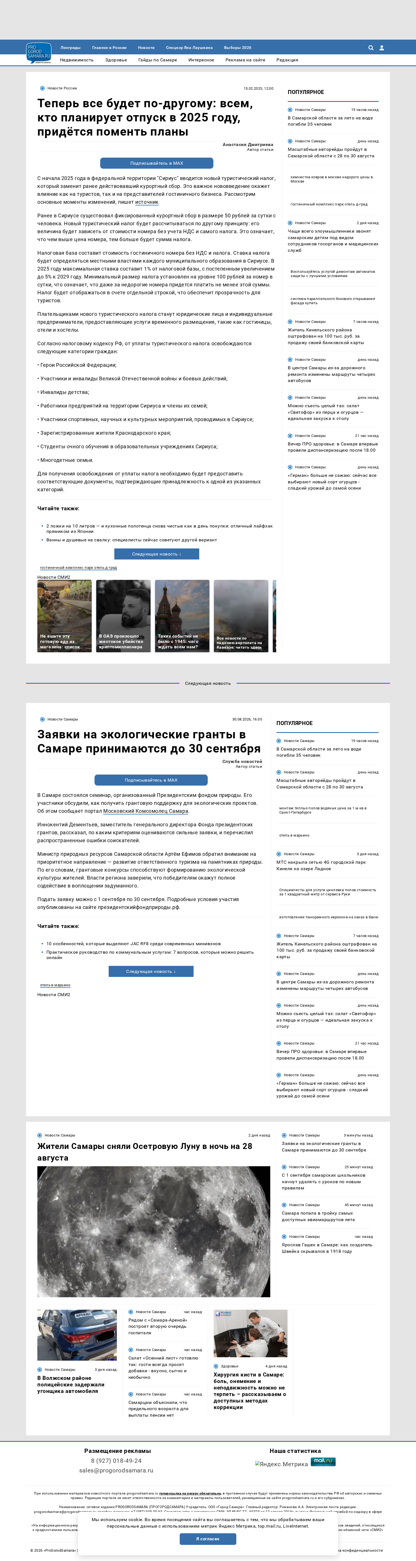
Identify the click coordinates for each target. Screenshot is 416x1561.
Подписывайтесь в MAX (156, 163)
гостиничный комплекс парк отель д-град (78, 567)
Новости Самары (310, 110)
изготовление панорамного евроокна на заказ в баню (328, 917)
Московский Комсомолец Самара (145, 811)
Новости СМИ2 (53, 577)
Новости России (62, 88)
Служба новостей (242, 761)
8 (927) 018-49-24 (116, 1460)
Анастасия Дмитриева (248, 144)
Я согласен (208, 1538)
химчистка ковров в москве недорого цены (330, 177)
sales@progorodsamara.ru (116, 1470)
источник (146, 202)
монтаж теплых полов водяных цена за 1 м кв (321, 808)
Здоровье (229, 1366)
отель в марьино (55, 985)
